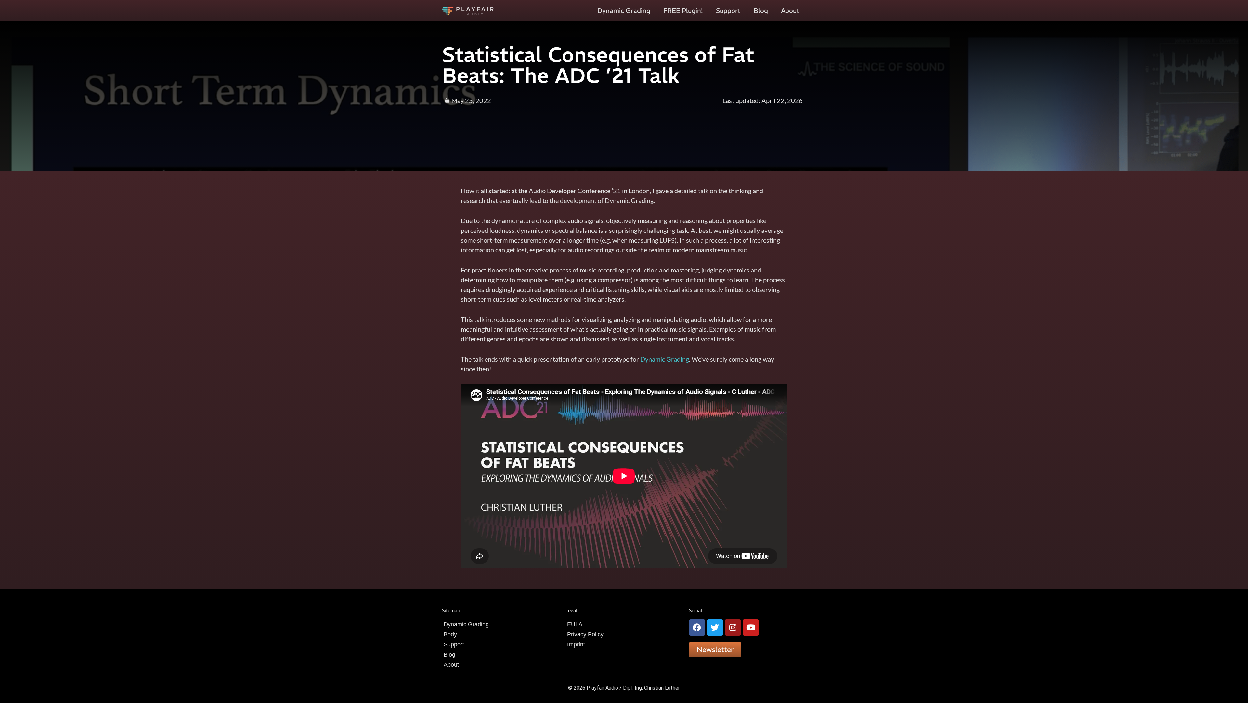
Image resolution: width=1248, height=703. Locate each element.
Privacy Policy (585, 634)
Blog (761, 11)
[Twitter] (715, 627)
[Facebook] (697, 627)
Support (728, 11)
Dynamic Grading (623, 11)
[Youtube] (751, 627)
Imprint (576, 644)
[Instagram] (733, 627)
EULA (574, 624)
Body (450, 634)
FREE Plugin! (683, 11)
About (790, 11)
